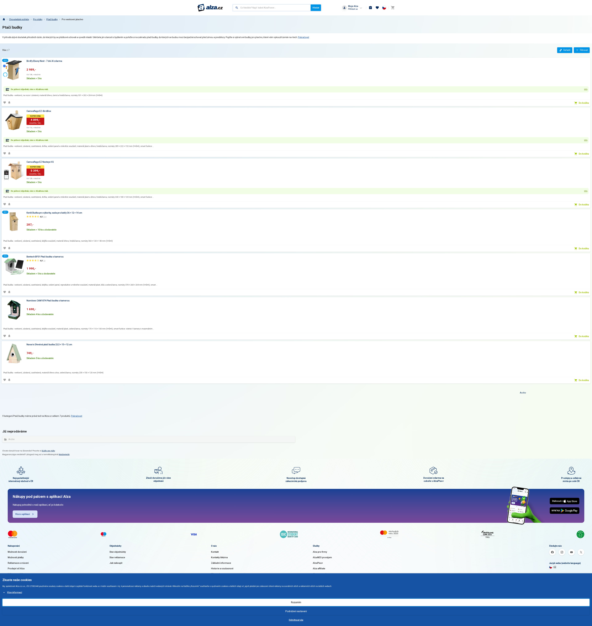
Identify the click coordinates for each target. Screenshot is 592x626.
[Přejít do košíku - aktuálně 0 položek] (393, 8)
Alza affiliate (319, 568)
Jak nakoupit (115, 563)
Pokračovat (303, 37)
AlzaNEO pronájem (322, 557)
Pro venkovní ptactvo (72, 19)
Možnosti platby (16, 557)
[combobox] (272, 7)
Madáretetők (64, 454)
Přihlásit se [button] (353, 9)
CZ (554, 567)
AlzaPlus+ (318, 563)
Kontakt (215, 552)
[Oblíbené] (377, 8)
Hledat (315, 7)
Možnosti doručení (17, 552)
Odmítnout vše (296, 620)
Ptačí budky (52, 19)
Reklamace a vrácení (18, 563)
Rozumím (296, 602)
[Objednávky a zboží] (370, 8)
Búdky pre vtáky (48, 451)
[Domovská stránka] (3, 19)
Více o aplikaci (22, 514)
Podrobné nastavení (296, 611)
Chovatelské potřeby (19, 19)
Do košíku (584, 103)
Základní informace (221, 563)
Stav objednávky (117, 552)
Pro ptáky (37, 19)
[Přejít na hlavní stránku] (210, 8)
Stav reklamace (117, 557)
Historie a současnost (222, 568)
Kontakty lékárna (219, 557)
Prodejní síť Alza (16, 568)
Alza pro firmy (320, 552)
